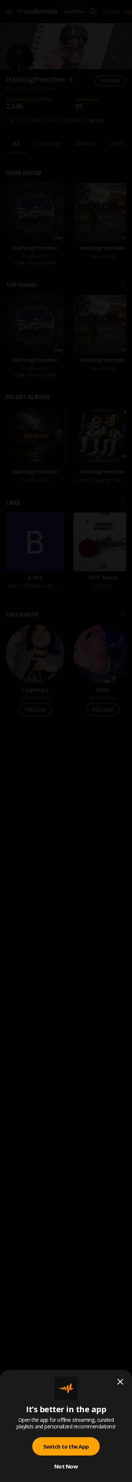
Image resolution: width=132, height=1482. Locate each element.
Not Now (66, 1466)
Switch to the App (66, 1446)
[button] (66, 741)
